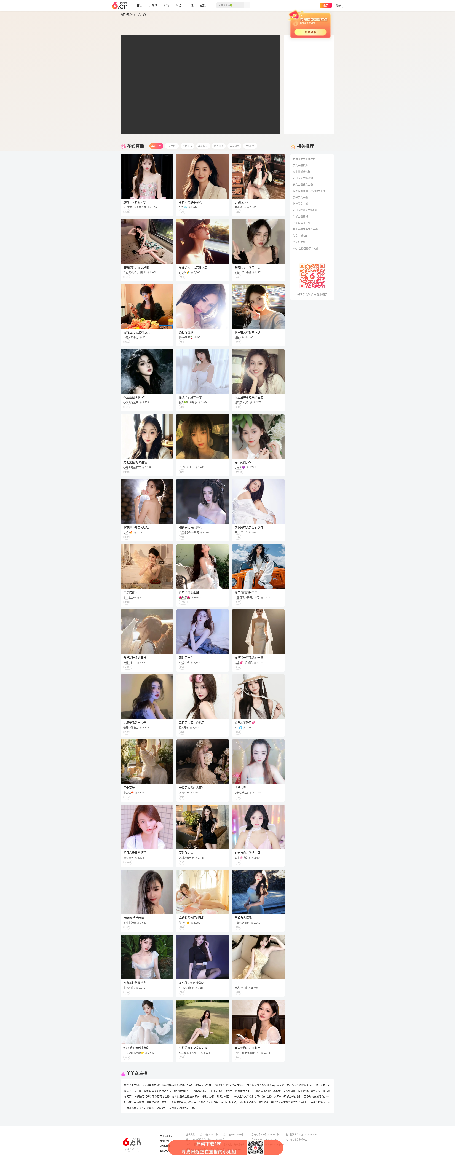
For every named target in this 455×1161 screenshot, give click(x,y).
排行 (166, 5)
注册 (338, 5)
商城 (178, 5)
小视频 (153, 5)
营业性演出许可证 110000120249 (302, 1134)
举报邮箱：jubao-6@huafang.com (267, 1144)
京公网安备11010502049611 (265, 1139)
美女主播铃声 (300, 165)
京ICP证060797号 (209, 1134)
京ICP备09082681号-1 (234, 1134)
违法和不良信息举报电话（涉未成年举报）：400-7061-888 (214, 1149)
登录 (325, 5)
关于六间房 (166, 1136)
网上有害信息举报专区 (296, 1139)
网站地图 (165, 1146)
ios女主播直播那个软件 (305, 248)
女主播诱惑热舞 (301, 171)
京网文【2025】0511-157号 (265, 1134)
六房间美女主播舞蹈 (304, 158)
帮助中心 (165, 1151)
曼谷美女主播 (300, 197)
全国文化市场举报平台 (234, 1144)
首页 (139, 5)
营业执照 (190, 1134)
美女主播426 (300, 235)
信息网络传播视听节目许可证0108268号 (205, 1139)
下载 (191, 5)
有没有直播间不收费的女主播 (309, 190)
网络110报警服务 (194, 1144)
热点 (129, 14)
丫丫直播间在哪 (301, 222)
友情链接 (165, 1141)
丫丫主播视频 (300, 216)
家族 (203, 5)
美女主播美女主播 (303, 184)
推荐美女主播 (300, 203)
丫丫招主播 (299, 242)
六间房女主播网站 (303, 178)
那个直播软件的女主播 (305, 229)
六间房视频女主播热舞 (305, 210)
